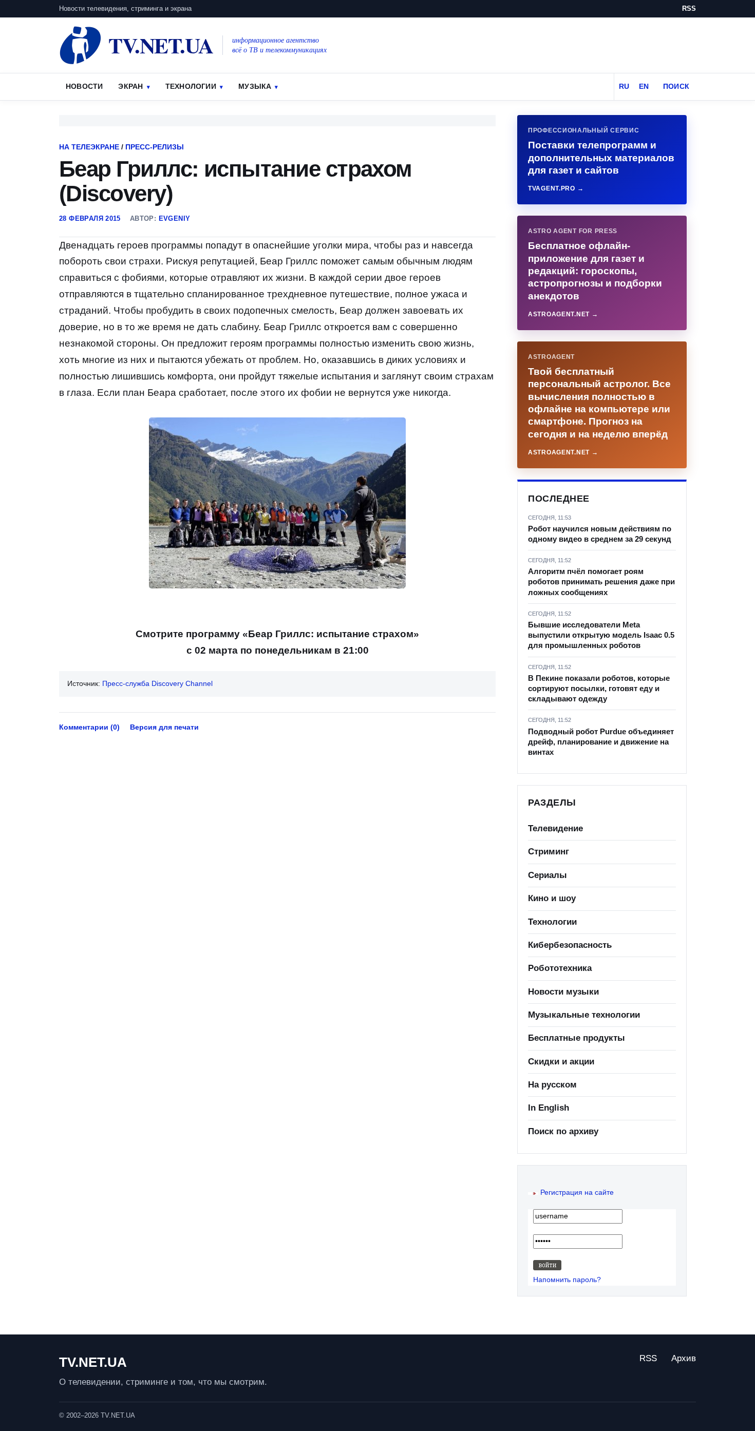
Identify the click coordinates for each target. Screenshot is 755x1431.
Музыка (254, 86)
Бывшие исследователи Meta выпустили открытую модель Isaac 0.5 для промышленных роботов (601, 635)
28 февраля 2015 (90, 218)
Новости (84, 86)
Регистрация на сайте (577, 1192)
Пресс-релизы (154, 147)
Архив (683, 1358)
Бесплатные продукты (576, 1038)
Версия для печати (164, 727)
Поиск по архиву (563, 1131)
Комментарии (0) (89, 727)
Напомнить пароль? (567, 1279)
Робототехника (560, 968)
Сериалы (547, 875)
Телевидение (555, 828)
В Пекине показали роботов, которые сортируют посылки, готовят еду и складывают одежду (599, 688)
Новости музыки (563, 992)
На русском (552, 1085)
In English (548, 1108)
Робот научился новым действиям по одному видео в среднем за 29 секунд (599, 533)
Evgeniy (175, 218)
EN (644, 86)
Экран (130, 86)
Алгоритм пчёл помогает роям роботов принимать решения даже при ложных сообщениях (601, 582)
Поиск (676, 86)
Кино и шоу (552, 898)
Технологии (190, 86)
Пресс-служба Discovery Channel (157, 683)
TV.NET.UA (93, 1362)
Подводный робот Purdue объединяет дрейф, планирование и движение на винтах (601, 742)
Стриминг (548, 851)
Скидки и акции (561, 1061)
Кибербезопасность (570, 945)
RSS (689, 8)
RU (624, 86)
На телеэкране (89, 147)
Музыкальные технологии (584, 1015)
